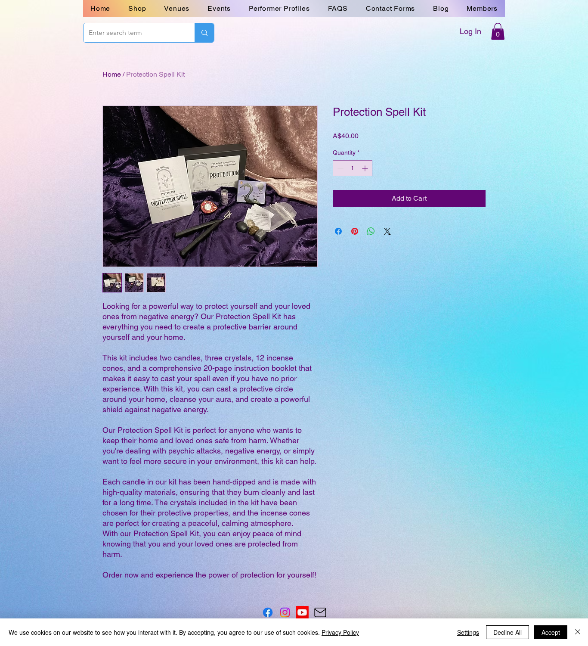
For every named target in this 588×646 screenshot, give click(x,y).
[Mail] (320, 612)
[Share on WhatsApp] (371, 231)
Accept (551, 632)
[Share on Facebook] (338, 231)
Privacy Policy (340, 632)
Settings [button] (468, 632)
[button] (390, 8)
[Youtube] (302, 612)
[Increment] (365, 168)
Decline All (507, 632)
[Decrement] (339, 168)
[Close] (578, 632)
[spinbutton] (352, 168)
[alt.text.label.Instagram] (285, 612)
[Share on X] (387, 231)
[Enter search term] (204, 32)
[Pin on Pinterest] (355, 231)
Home (111, 74)
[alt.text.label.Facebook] (267, 612)
